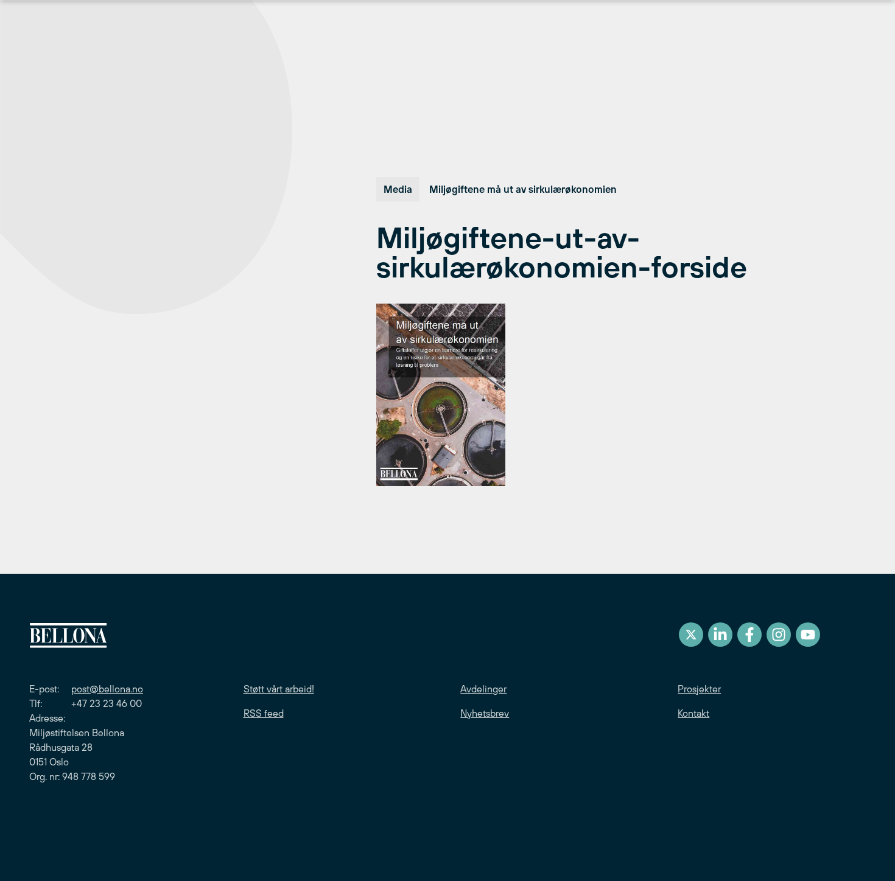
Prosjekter (699, 688)
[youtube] (808, 634)
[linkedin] (720, 634)
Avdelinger (483, 688)
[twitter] (691, 634)
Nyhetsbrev (484, 713)
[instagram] (779, 634)
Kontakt (693, 713)
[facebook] (749, 634)
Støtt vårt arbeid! (279, 688)
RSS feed (264, 713)
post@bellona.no (107, 688)
